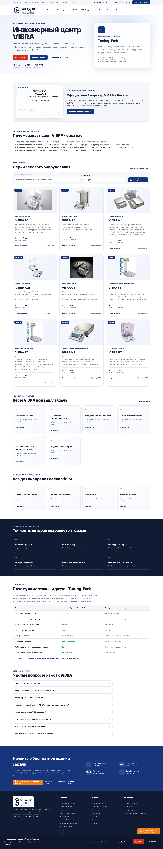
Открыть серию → (21, 246)
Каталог (50, 10)
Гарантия (95, 823)
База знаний (96, 813)
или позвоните (55, 782)
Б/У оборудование (88, 10)
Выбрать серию (38, 57)
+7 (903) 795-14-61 (122, 2)
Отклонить (152, 842)
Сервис (102, 10)
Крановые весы (65, 816)
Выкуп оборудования (99, 806)
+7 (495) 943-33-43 (99, 2)
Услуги (110, 10)
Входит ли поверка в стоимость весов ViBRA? (35, 690)
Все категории (64, 810)
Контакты (132, 10)
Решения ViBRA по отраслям (69, 820)
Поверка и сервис (98, 803)
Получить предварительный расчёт (27, 782)
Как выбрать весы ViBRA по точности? (32, 726)
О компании (120, 10)
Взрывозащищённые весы (68, 823)
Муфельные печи (65, 826)
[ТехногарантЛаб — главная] (25, 10)
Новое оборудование (67, 803)
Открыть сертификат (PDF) (80, 112)
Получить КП (20, 57)
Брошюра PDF (49, 246)
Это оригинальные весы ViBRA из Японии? (34, 733)
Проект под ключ (98, 810)
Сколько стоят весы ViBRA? (27, 683)
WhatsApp (27, 816)
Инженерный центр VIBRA (67, 10)
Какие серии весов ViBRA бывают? (30, 712)
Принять (138, 842)
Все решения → (144, 401)
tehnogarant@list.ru (130, 810)
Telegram (17, 816)
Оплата (94, 820)
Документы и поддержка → (140, 168)
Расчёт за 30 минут (141, 2)
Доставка (95, 816)
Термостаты (63, 833)
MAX (36, 816)
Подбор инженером (59, 57)
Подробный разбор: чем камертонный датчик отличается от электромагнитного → (45, 658)
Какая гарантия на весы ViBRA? (29, 698)
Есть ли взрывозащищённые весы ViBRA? (33, 719)
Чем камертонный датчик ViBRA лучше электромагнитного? (42, 705)
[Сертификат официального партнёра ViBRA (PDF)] (39, 101)
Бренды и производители (68, 813)
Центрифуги (63, 830)
